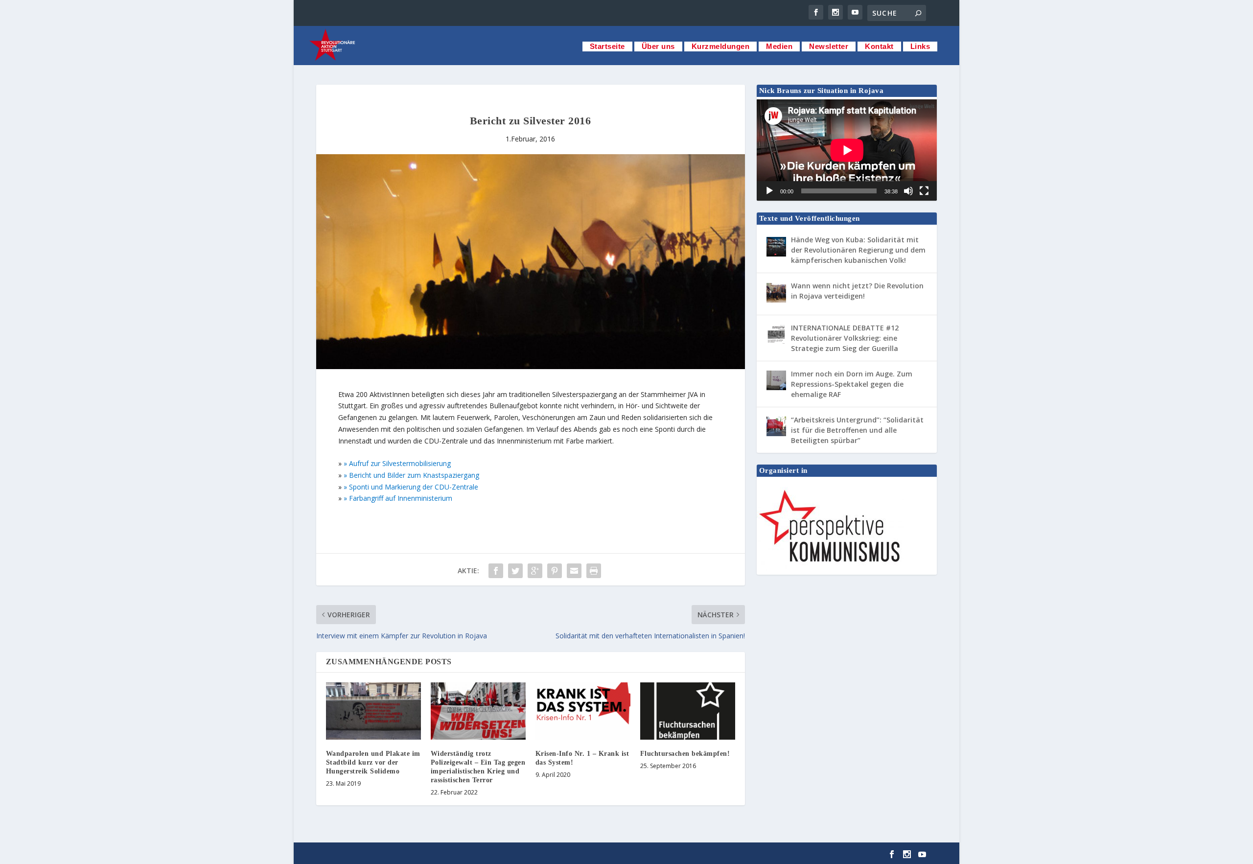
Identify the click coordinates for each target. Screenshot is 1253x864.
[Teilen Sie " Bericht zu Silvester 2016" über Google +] (535, 571)
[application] (847, 150)
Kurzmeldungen (721, 46)
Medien (779, 46)
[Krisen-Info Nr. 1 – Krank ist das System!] (582, 710)
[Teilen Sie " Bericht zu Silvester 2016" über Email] (574, 571)
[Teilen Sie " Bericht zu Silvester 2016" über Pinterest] (554, 571)
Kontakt (879, 46)
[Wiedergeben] (769, 191)
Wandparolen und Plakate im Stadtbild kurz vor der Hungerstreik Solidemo (373, 762)
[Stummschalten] (908, 191)
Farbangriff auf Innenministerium (400, 498)
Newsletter (828, 46)
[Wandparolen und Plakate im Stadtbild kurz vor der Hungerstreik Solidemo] (373, 710)
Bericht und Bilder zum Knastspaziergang (414, 475)
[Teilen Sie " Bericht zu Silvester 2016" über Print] (593, 571)
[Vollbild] (924, 191)
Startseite (607, 46)
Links (920, 46)
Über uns (658, 46)
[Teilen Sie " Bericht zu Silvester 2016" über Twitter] (515, 571)
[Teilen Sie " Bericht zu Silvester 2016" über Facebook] (496, 571)
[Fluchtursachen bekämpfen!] (687, 710)
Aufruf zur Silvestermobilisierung (400, 463)
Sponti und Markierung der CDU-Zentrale (413, 486)
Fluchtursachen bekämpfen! (685, 753)
